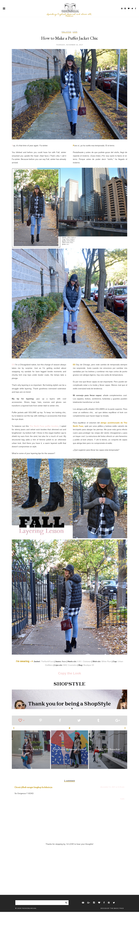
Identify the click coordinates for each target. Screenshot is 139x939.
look (75, 32)
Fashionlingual (29, 908)
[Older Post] (125, 728)
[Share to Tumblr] (98, 721)
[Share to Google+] (117, 721)
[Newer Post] (14, 728)
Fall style (66, 32)
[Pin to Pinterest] (40, 721)
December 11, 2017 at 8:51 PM (112, 787)
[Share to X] (79, 721)
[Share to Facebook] (60, 721)
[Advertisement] (69, 866)
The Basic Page (117, 908)
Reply (122, 799)
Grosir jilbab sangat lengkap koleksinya (33, 787)
